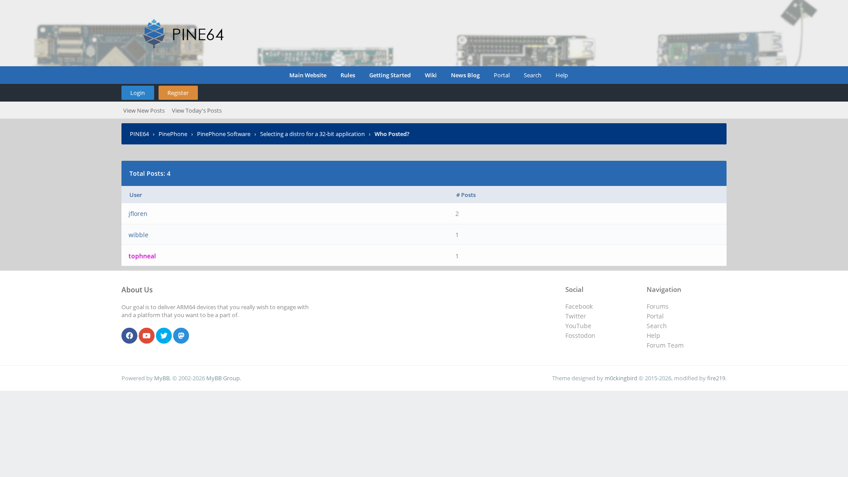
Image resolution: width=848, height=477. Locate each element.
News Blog (465, 75)
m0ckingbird (621, 378)
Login (137, 93)
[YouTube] (147, 336)
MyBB (162, 378)
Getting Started (390, 75)
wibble (138, 235)
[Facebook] (129, 336)
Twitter (575, 316)
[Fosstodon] (181, 336)
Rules (348, 75)
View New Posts (144, 110)
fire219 (716, 378)
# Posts (466, 195)
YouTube (578, 326)
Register (178, 93)
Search (532, 75)
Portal (502, 75)
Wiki (431, 75)
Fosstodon (580, 335)
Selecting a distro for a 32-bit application (312, 134)
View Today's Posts (197, 110)
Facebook (579, 306)
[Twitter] (164, 336)
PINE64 (139, 134)
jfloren (138, 213)
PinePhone (173, 134)
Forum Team (665, 345)
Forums (658, 306)
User (135, 195)
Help (562, 75)
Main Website (307, 75)
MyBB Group (223, 378)
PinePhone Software (223, 134)
